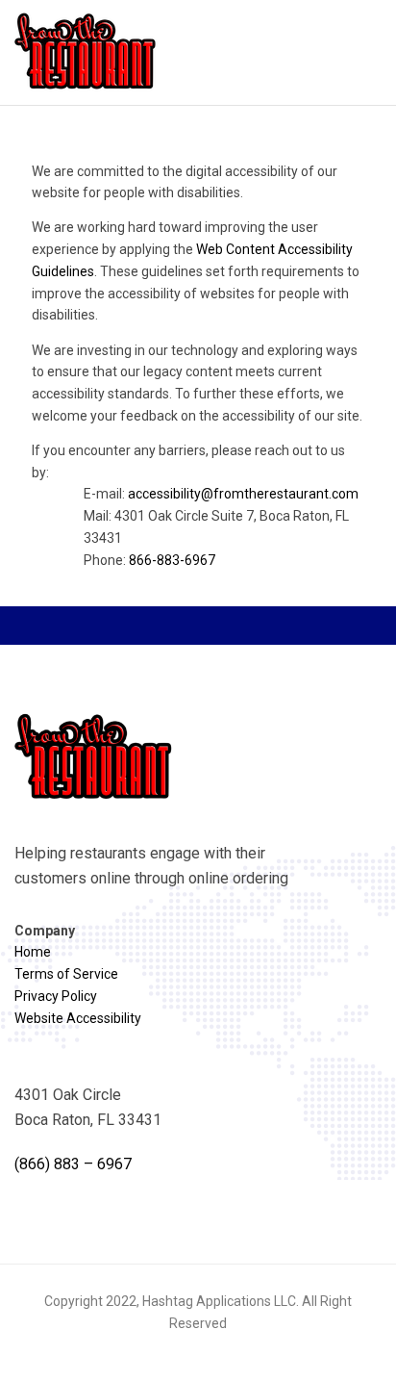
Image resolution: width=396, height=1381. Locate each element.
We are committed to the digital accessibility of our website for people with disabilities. (184, 182)
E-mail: (221, 493)
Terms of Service (66, 974)
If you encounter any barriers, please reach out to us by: (195, 505)
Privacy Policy (55, 996)
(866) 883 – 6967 (73, 1164)
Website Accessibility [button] (77, 1018)
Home (32, 951)
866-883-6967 (172, 560)
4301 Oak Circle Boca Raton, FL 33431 (87, 1107)
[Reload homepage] (86, 52)
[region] (197, 373)
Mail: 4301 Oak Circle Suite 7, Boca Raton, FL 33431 (216, 527)
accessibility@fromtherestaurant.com (243, 493)
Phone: (149, 560)
